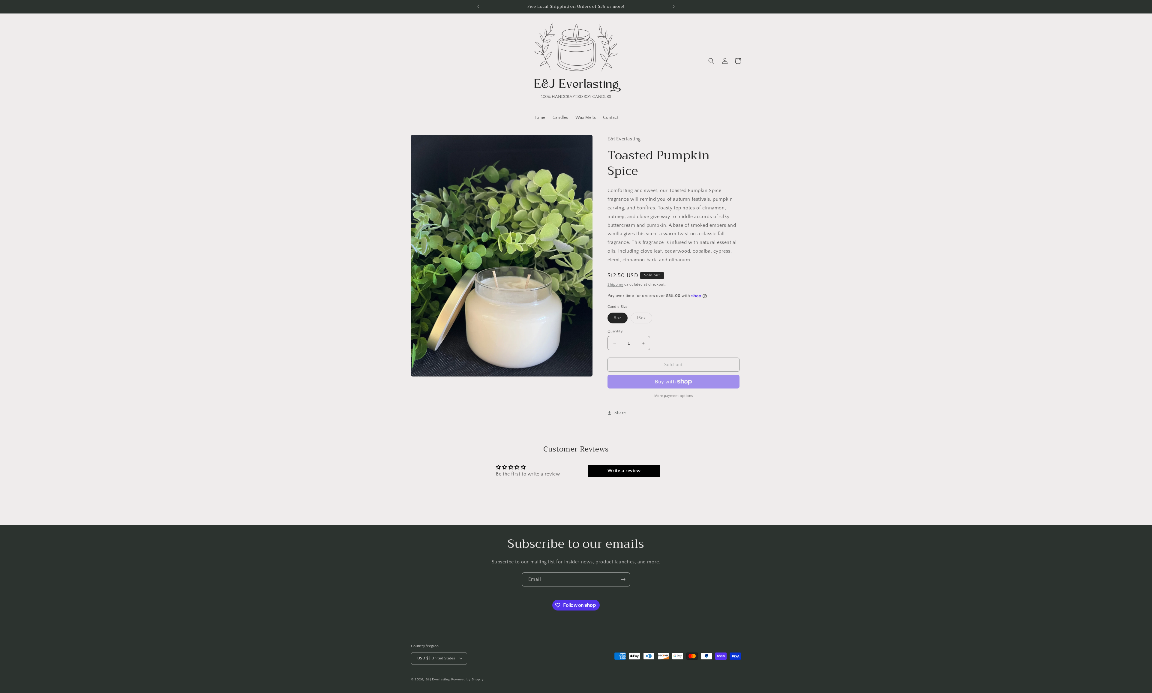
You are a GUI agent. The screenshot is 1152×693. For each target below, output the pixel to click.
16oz (644, 319)
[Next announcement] (673, 6)
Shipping (615, 284)
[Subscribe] (623, 579)
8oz (621, 319)
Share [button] (620, 412)
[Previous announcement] (478, 6)
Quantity (615, 331)
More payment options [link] (673, 396)
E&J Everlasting (437, 679)
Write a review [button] (624, 470)
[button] (711, 61)
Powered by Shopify (467, 679)
